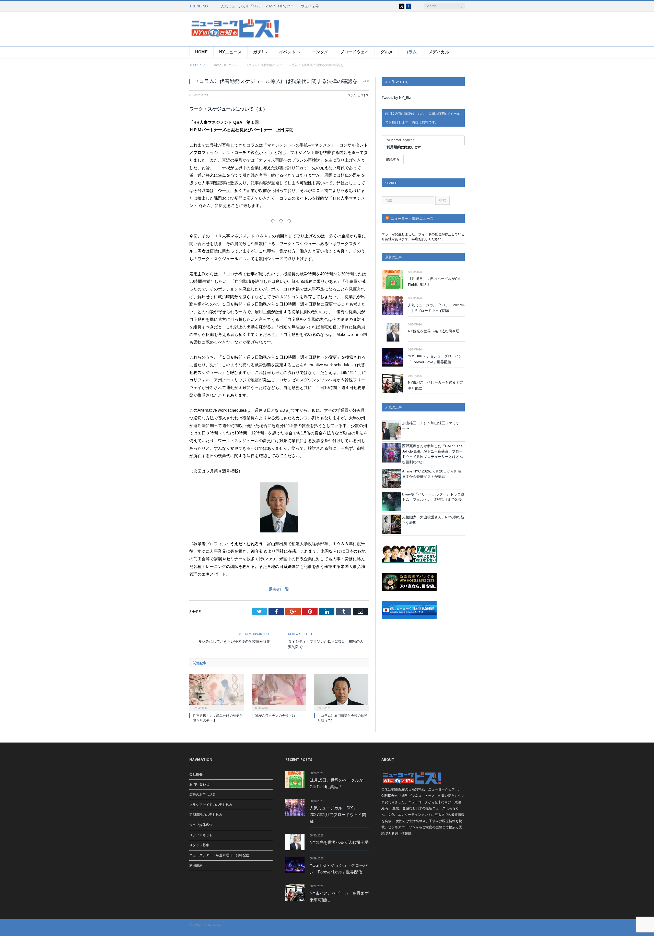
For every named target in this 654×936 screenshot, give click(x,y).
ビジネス (363, 95)
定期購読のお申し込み (206, 815)
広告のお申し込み (202, 794)
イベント (287, 52)
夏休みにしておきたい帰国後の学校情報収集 (234, 641)
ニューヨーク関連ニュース (412, 218)
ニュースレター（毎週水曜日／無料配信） (220, 855)
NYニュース (230, 52)
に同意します (404, 147)
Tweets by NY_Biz (396, 97)
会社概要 (196, 774)
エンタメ (320, 52)
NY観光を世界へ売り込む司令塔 (433, 331)
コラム (410, 52)
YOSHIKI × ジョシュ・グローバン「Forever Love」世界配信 (435, 359)
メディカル (438, 52)
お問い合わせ (199, 784)
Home (201, 52)
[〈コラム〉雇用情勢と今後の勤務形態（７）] (341, 692)
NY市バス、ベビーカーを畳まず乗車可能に (435, 385)
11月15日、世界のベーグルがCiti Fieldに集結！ (434, 282)
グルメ (386, 52)
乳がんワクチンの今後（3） (276, 716)
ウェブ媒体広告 (201, 825)
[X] (401, 6)
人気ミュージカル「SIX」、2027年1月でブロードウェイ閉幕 (270, 6)
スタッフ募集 (199, 845)
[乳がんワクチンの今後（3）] (279, 692)
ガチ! (258, 52)
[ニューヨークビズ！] (220, 29)
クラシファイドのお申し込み (210, 805)
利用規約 (394, 147)
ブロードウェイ (354, 52)
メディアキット (201, 835)
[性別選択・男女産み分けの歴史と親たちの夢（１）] (216, 692)
